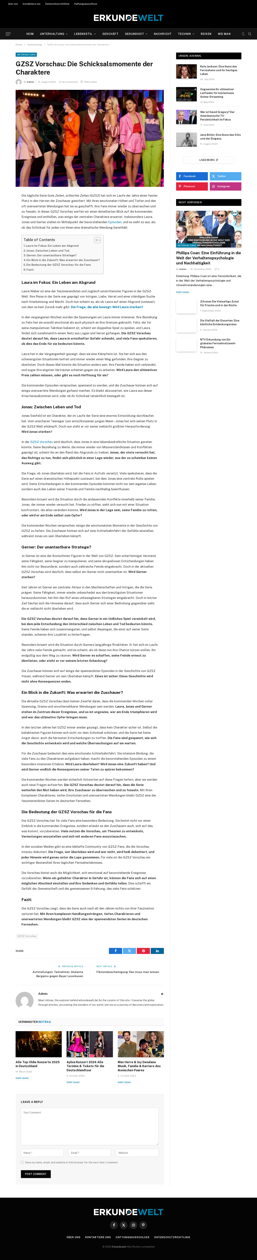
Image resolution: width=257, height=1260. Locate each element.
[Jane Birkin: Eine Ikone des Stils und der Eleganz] (186, 140)
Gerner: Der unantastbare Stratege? (51, 255)
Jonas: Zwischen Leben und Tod (47, 250)
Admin (30, 82)
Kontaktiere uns (98, 1237)
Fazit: (30, 269)
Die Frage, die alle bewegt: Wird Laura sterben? (107, 307)
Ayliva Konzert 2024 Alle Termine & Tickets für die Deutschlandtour (85, 1066)
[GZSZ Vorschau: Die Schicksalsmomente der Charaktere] (90, 138)
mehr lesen (22, 1078)
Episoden (115, 222)
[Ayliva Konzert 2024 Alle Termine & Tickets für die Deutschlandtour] (90, 1044)
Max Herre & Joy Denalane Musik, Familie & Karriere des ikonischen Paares (139, 1066)
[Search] (249, 34)
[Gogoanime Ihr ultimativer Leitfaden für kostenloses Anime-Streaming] (186, 94)
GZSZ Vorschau (41, 442)
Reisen (206, 33)
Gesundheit (134, 33)
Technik (184, 33)
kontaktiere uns (31, 3)
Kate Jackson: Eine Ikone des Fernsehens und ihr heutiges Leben (218, 70)
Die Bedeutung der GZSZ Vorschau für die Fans (58, 264)
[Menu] (8, 34)
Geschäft (110, 33)
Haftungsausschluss (85, 3)
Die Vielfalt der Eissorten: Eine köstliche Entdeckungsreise (219, 322)
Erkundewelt (119, 1246)
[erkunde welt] (128, 18)
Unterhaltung (52, 33)
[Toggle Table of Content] (95, 240)
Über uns (73, 1237)
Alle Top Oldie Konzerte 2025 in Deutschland (38, 1064)
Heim (29, 33)
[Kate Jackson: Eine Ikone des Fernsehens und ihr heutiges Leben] (186, 71)
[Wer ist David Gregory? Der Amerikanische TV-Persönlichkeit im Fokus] (186, 117)
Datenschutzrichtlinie (57, 3)
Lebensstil (83, 33)
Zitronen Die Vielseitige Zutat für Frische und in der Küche (219, 303)
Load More (207, 160)
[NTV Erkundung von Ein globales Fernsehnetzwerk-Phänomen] (186, 344)
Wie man (224, 33)
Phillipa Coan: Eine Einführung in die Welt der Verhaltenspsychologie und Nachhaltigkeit (208, 258)
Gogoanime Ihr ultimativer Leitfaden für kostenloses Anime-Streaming (217, 93)
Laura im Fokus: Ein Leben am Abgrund (52, 245)
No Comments (70, 82)
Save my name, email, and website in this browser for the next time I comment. (71, 1162)
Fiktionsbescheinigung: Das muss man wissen (128, 972)
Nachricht (163, 33)
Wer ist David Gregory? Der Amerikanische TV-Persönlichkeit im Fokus (217, 116)
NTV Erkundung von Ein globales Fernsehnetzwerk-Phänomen (218, 343)
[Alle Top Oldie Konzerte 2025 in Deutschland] (39, 1044)
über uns (13, 3)
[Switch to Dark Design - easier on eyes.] (243, 34)
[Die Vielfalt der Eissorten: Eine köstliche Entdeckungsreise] (186, 325)
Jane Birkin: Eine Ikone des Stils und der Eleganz (220, 136)
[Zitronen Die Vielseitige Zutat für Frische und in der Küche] (186, 306)
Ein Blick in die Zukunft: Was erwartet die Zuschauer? (63, 260)
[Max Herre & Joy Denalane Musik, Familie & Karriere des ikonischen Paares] (141, 1044)
